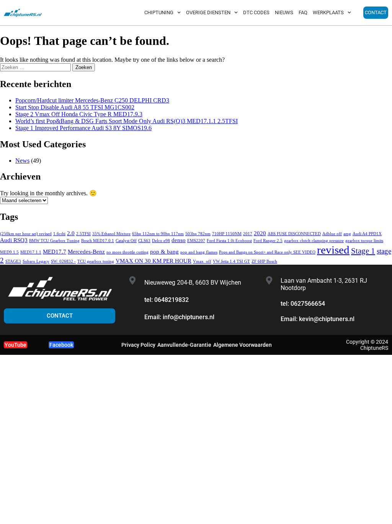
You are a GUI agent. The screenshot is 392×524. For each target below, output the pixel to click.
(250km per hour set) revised (26, 234)
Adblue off (332, 234)
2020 (260, 233)
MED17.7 (54, 251)
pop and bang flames (198, 252)
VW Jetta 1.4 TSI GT (231, 261)
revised (333, 250)
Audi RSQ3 (14, 240)
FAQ (303, 12)
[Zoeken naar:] (36, 67)
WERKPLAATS (328, 12)
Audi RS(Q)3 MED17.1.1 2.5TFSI (126, 121)
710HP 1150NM (227, 234)
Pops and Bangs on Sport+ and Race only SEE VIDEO (267, 252)
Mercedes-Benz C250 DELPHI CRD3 (92, 100)
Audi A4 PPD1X (367, 234)
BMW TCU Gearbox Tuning (54, 241)
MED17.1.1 (30, 252)
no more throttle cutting (127, 252)
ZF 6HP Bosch (264, 261)
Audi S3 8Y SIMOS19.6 (83, 128)
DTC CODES (256, 12)
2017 (247, 234)
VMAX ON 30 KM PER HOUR (153, 260)
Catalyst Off (126, 241)
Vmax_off (202, 261)
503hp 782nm (198, 234)
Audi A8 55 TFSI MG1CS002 (74, 107)
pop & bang (164, 251)
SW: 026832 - (63, 261)
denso (179, 240)
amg (347, 234)
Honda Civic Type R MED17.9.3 (78, 114)
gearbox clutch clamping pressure (314, 241)
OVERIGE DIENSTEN (208, 12)
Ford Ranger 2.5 (268, 241)
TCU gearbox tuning (95, 261)
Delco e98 (161, 241)
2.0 (71, 233)
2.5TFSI (83, 234)
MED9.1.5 (9, 252)
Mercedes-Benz (86, 251)
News (22, 160)
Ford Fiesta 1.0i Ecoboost (229, 241)
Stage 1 (363, 250)
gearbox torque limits (364, 241)
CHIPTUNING (158, 12)
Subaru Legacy (36, 261)
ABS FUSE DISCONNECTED (294, 234)
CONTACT (376, 12)
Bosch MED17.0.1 (97, 241)
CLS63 (144, 241)
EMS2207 (196, 241)
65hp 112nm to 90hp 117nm (158, 234)
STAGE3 (13, 261)
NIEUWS (284, 12)
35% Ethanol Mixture (111, 234)
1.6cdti (59, 234)
